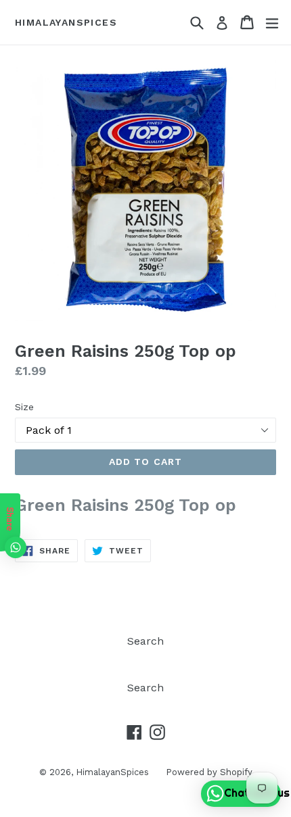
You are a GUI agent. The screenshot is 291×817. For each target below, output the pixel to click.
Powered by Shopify (209, 772)
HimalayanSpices (66, 22)
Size (24, 406)
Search (145, 641)
